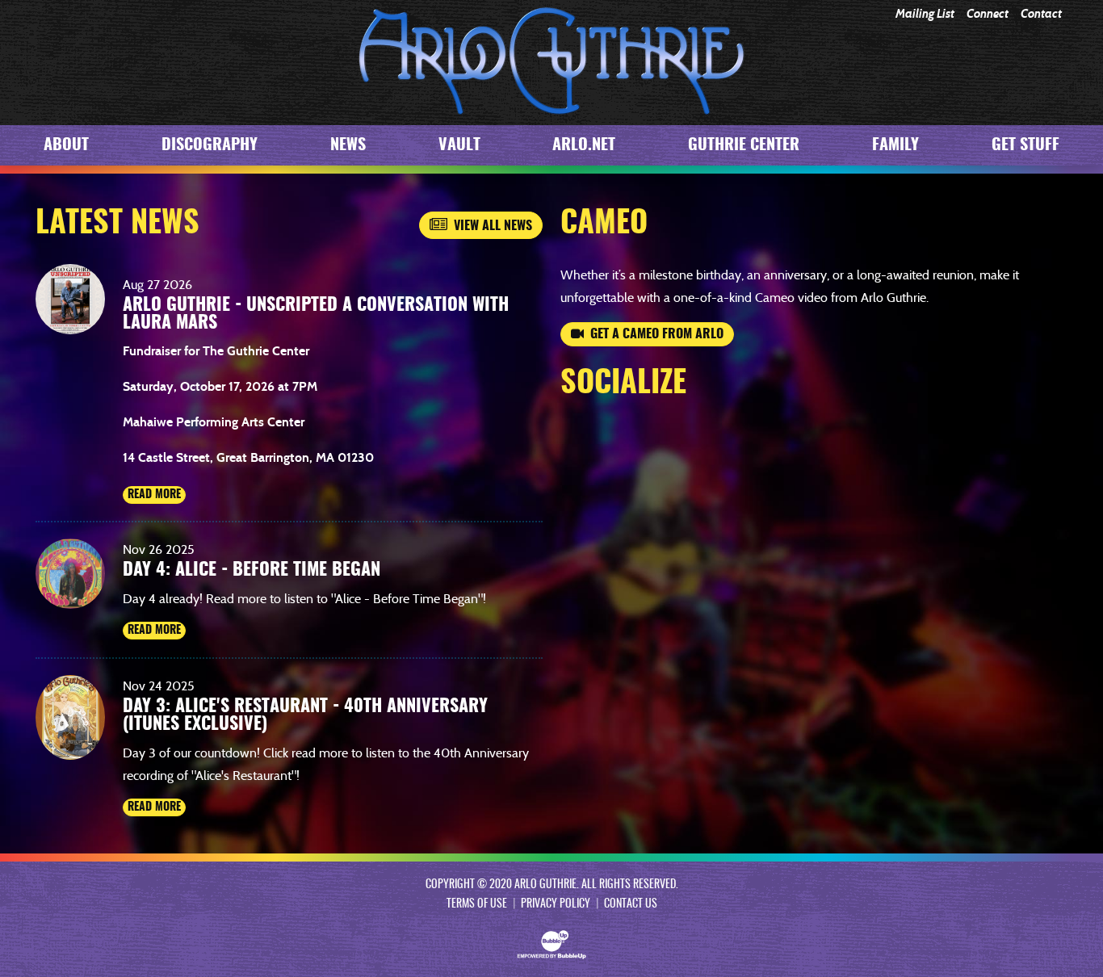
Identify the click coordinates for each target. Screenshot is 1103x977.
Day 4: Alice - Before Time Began (251, 570)
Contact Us (630, 904)
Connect (988, 14)
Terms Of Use (477, 904)
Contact (1041, 14)
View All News (489, 226)
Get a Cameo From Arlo (653, 334)
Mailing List (924, 14)
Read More (154, 495)
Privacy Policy (555, 904)
